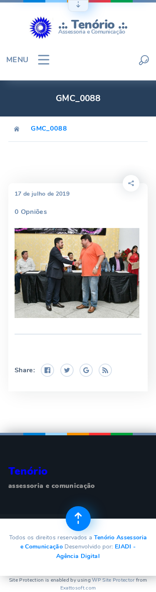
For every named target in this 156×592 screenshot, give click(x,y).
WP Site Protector (113, 580)
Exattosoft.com (78, 588)
